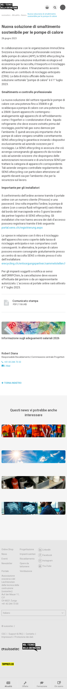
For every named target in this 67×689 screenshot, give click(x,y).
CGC (4, 634)
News (4, 554)
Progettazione (27, 549)
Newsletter (7, 563)
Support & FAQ (16, 634)
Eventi (5, 558)
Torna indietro (13, 383)
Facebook (47, 555)
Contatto (30, 634)
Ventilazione (26, 571)
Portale (5, 571)
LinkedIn (47, 549)
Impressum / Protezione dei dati (17, 637)
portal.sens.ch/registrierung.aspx (22, 227)
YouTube (47, 566)
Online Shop (7, 549)
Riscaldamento (27, 558)
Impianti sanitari (28, 554)
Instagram (48, 560)
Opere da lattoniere (24, 565)
